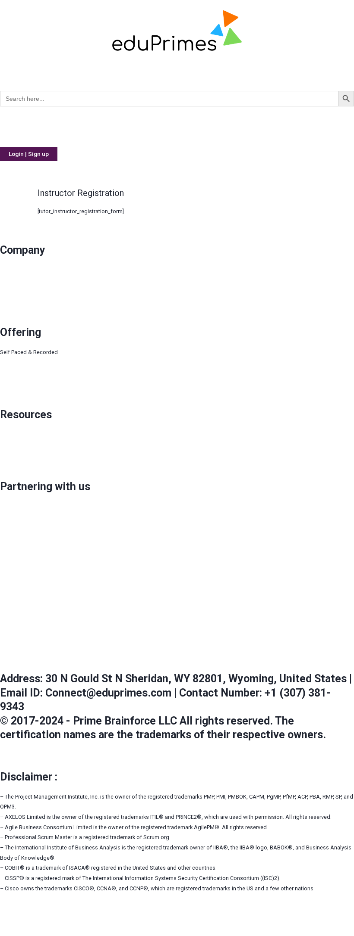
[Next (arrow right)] (27, 931)
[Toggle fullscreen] (45, 920)
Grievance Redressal (25, 557)
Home (16, 126)
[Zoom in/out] (64, 920)
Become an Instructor (26, 516)
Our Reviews (15, 280)
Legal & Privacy (19, 617)
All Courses (23, 70)
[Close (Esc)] (8, 920)
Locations (12, 300)
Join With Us (15, 506)
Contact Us (13, 290)
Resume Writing (19, 454)
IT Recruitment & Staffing (211, 126)
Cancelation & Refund (27, 647)
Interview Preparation (26, 372)
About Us (14, 270)
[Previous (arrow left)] (8, 931)
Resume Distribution (138, 126)
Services (269, 126)
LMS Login (13, 434)
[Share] (27, 920)
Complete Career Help (68, 126)
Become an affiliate (24, 526)
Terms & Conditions (24, 587)
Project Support (19, 382)
